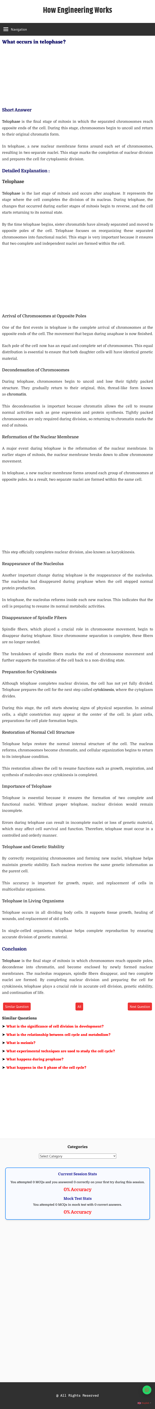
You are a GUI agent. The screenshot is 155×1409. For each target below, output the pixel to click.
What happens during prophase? (33, 1059)
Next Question (140, 1006)
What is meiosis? (19, 1043)
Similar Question (17, 1006)
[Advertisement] (77, 75)
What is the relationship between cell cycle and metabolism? (56, 1035)
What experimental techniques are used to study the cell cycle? (58, 1051)
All (79, 1006)
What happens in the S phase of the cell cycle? (44, 1067)
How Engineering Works (77, 10)
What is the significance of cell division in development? (53, 1026)
